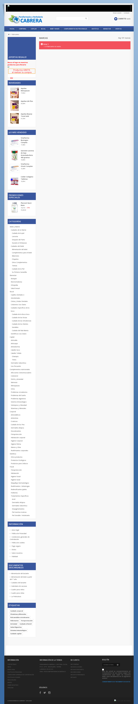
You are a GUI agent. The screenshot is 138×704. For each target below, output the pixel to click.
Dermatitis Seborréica (18, 363)
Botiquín (14, 279)
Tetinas (14, 266)
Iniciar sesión (117, 13)
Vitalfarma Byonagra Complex (25, 140)
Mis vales (73, 677)
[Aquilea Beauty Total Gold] (14, 118)
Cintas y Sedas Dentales (19, 301)
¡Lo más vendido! (17, 132)
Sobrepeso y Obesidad (19, 405)
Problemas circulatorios (19, 392)
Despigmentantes (18, 509)
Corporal (22, 29)
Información (16, 524)
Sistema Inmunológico (19, 402)
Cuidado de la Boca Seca (20, 314)
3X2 (11, 78)
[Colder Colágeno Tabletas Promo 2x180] (14, 181)
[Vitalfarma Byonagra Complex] (14, 142)
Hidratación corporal (18, 437)
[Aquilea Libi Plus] (14, 105)
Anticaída (14, 340)
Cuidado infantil (26, 624)
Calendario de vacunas (19, 586)
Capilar (34, 29)
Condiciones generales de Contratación (21, 674)
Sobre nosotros (17, 553)
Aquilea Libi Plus (27, 101)
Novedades (15, 83)
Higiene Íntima (16, 444)
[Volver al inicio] (9, 34)
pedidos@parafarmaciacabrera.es (55, 671)
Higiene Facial (15, 476)
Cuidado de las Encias (19, 317)
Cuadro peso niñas (17, 593)
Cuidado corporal (16, 611)
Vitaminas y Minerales (18, 408)
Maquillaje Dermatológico (20, 483)
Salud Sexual (15, 288)
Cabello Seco (15, 350)
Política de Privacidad (18, 533)
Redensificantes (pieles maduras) (19, 491)
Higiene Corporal (17, 441)
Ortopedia (14, 285)
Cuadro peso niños (17, 590)
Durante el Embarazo (19, 243)
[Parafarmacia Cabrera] (28, 19)
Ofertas (118, 29)
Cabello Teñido (16, 353)
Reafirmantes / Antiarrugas (20, 486)
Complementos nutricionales (75, 29)
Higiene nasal (15, 480)
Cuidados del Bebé (17, 246)
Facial (12, 29)
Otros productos (16, 457)
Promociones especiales (16, 196)
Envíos (13, 550)
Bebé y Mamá (54, 29)
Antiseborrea (15, 347)
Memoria (14, 382)
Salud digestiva (16, 627)
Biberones (15, 256)
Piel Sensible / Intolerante (21, 515)
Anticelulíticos (15, 415)
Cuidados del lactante (18, 583)
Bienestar (107, 29)
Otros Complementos (19, 262)
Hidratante (14, 621)
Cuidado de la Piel (18, 269)
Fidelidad (14, 556)
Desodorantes (16, 431)
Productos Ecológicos (18, 460)
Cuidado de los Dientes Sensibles (20, 325)
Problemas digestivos (18, 399)
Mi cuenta (75, 660)
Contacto (126, 13)
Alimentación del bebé (19, 249)
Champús (15, 356)
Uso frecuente (16, 366)
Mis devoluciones (76, 667)
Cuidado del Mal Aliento (20, 330)
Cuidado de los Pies (18, 425)
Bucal (43, 29)
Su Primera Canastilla (19, 272)
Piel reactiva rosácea (19, 512)
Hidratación (15, 473)
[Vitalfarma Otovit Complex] (14, 168)
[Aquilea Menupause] (14, 93)
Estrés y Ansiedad (17, 379)
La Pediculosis (16, 596)
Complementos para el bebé (22, 253)
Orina (13, 389)
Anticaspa (14, 343)
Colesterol (14, 376)
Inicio (9, 667)
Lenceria (15, 236)
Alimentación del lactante (20, 573)
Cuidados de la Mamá (18, 230)
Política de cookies (18, 543)
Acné (13, 499)
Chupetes (15, 259)
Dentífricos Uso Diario (18, 334)
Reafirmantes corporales (19, 450)
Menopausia (15, 386)
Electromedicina (16, 282)
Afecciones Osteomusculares (21, 373)
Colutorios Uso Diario (18, 305)
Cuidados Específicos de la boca (20, 309)
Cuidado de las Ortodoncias (21, 321)
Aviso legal (15, 530)
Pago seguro (16, 546)
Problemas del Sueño (18, 395)
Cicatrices (14, 421)
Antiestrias (14, 418)
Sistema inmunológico (18, 630)
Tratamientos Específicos (20, 496)
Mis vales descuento (77, 669)
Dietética (95, 29)
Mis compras (75, 664)
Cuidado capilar (16, 634)
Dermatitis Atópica (17, 428)
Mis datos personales (78, 674)
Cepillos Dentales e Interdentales (17, 296)
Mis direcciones (76, 672)
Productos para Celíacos (19, 463)
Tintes (14, 360)
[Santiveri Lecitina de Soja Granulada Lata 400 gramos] (14, 155)
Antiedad (13, 624)
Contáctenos (12, 664)
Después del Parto (18, 240)
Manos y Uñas (16, 447)
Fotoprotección (16, 434)
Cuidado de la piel (18, 233)
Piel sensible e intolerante (19, 617)
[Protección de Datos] (122, 701)
